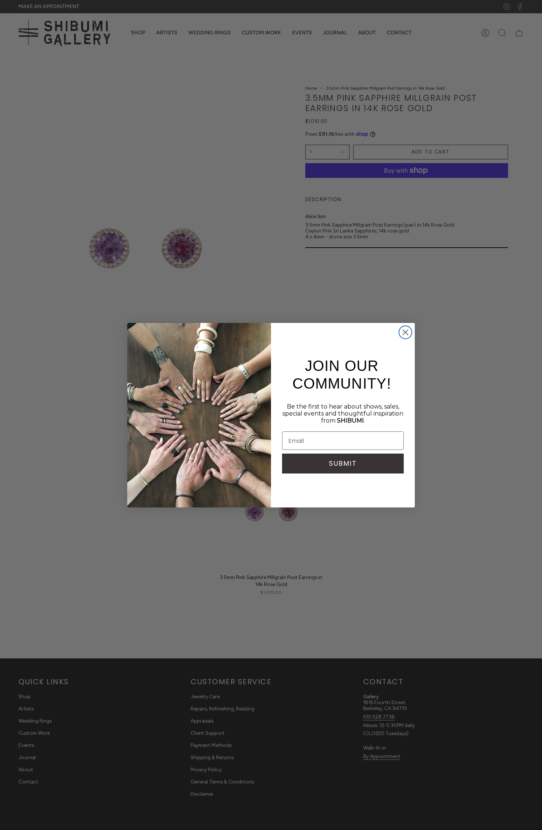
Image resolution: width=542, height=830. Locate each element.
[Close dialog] (405, 332)
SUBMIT (343, 463)
